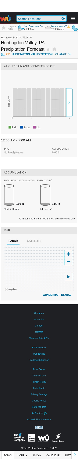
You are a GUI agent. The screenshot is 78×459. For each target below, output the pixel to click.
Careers (39, 332)
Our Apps (39, 313)
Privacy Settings (39, 394)
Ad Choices (37, 413)
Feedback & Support (39, 360)
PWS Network (39, 347)
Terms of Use (39, 375)
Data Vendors (39, 407)
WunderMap (51, 294)
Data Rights (39, 388)
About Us (39, 319)
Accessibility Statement (39, 419)
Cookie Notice (39, 400)
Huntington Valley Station (29, 54)
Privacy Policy (39, 382)
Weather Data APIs (39, 338)
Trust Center (39, 369)
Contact (39, 325)
